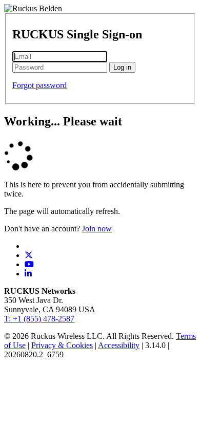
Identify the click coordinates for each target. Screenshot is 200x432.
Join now (97, 228)
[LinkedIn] (28, 273)
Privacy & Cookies (62, 345)
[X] (29, 255)
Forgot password (39, 85)
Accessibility (118, 345)
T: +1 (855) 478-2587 (39, 318)
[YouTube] (29, 264)
